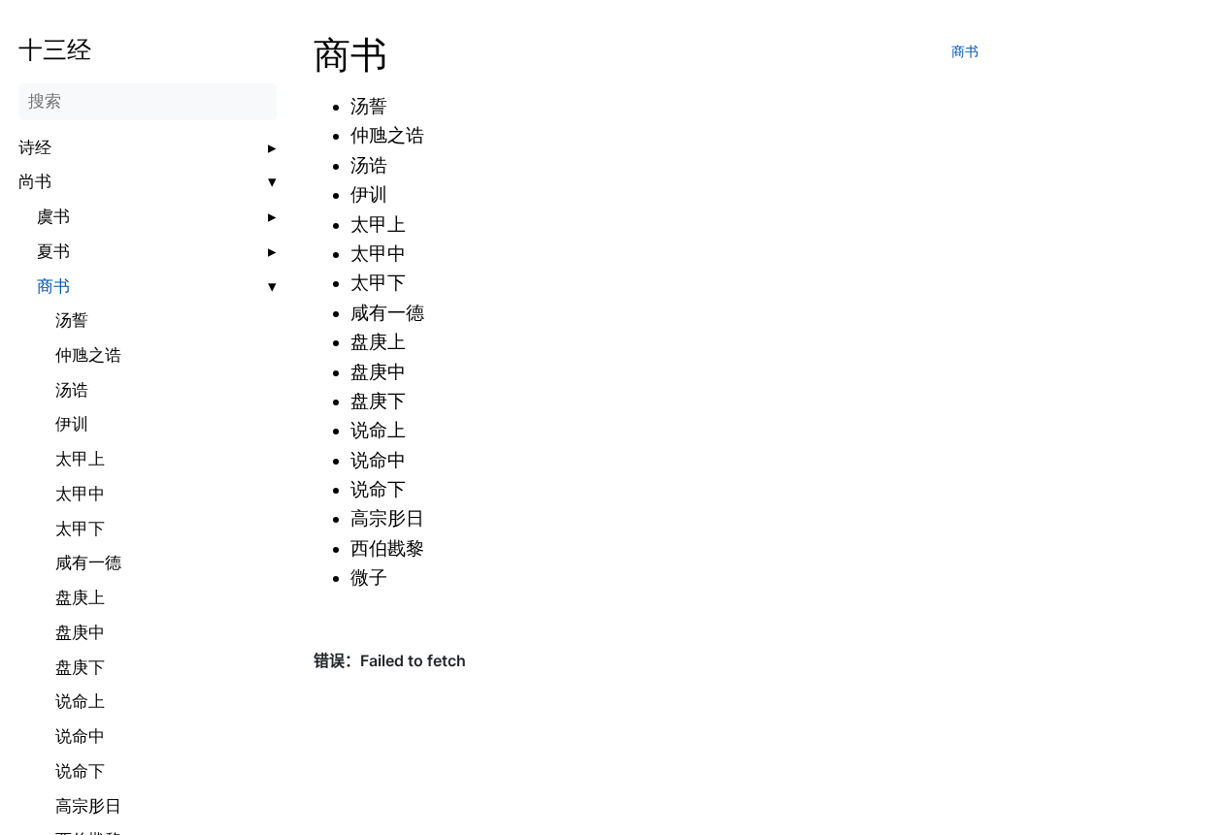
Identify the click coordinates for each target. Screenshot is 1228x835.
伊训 (71, 424)
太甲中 (80, 494)
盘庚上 (80, 598)
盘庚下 (80, 667)
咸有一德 (88, 563)
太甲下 (80, 529)
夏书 (53, 251)
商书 (53, 286)
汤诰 (71, 390)
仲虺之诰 (88, 355)
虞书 (53, 217)
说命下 (80, 771)
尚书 (34, 182)
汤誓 (71, 320)
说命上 (80, 701)
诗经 (34, 148)
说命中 (80, 736)
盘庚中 (80, 633)
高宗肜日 (88, 806)
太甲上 (80, 459)
